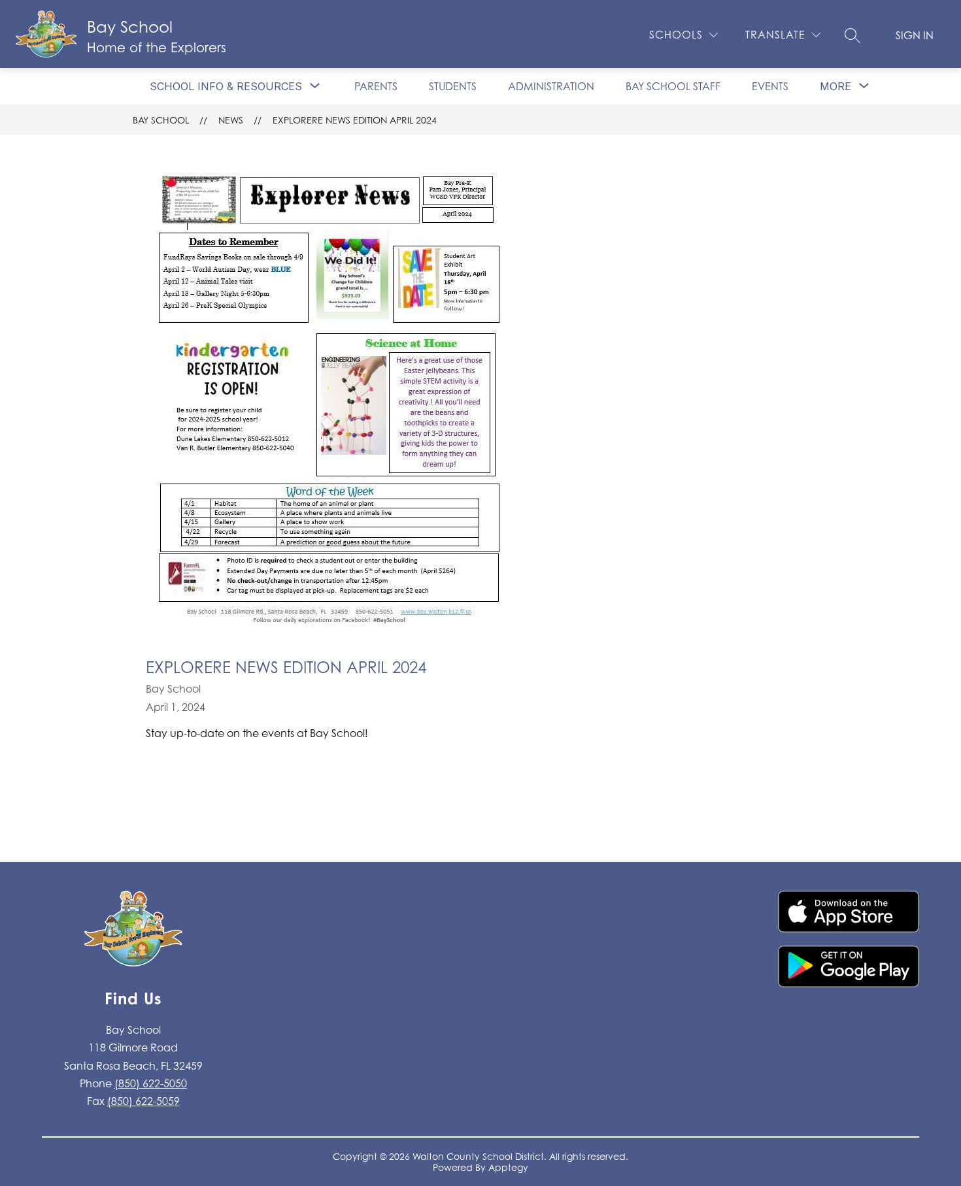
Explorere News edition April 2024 (355, 119)
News (230, 119)
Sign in (915, 35)
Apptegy (508, 1167)
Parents (375, 86)
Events (770, 86)
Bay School (161, 119)
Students (453, 86)
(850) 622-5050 (150, 1083)
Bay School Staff (673, 86)
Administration (551, 86)
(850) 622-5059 (143, 1101)
